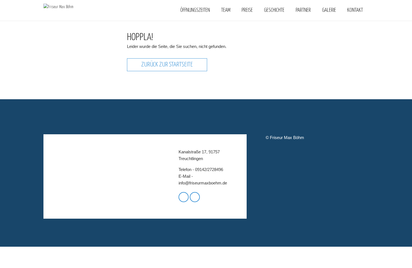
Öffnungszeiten (195, 10)
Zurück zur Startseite (167, 64)
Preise (247, 10)
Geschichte (274, 10)
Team (225, 10)
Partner (303, 10)
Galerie (329, 10)
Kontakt (355, 10)
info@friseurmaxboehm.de (203, 183)
